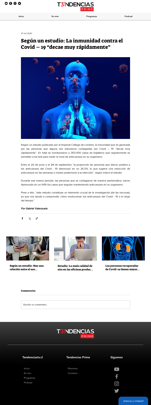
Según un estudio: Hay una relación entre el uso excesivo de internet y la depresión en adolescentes (27, 267)
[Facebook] (10, 3)
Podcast (28, 382)
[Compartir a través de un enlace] (36, 218)
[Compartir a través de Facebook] (22, 218)
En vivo (27, 373)
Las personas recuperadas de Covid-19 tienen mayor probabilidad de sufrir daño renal (122, 267)
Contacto (73, 373)
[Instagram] (15, 3)
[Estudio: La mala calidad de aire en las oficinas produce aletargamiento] (75, 248)
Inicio (27, 368)
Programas (29, 377)
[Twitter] (19, 3)
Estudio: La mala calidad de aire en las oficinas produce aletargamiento (75, 267)
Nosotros (73, 368)
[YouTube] (6, 3)
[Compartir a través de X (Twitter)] (29, 218)
